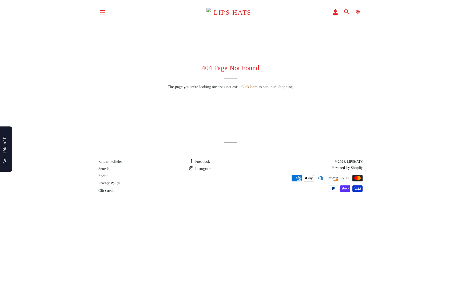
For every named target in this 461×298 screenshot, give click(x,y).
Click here (249, 87)
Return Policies (110, 161)
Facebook (202, 161)
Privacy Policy (109, 183)
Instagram (203, 168)
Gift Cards (106, 190)
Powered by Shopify (347, 167)
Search (103, 168)
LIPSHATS (355, 161)
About (103, 176)
